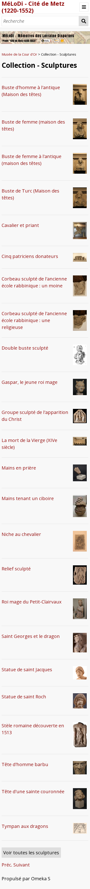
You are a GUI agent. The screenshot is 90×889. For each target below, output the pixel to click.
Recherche (84, 21)
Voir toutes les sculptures (31, 852)
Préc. (7, 865)
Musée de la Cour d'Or (19, 54)
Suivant (21, 865)
